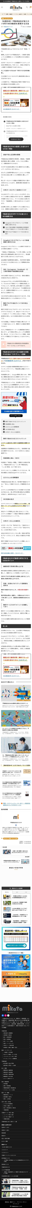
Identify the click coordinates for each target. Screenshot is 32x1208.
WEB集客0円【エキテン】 (11, 109)
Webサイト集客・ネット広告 (10, 838)
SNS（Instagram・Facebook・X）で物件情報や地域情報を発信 (17, 141)
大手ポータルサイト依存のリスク (16, 128)
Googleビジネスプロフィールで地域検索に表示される (16, 136)
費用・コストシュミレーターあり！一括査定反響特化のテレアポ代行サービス (16, 804)
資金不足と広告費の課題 (13, 126)
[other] (16, 825)
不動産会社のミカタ (8, 26)
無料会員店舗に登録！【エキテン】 (12, 553)
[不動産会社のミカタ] (16, 7)
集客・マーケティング (7, 18)
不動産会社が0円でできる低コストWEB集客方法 (17, 132)
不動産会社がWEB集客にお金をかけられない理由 (17, 122)
